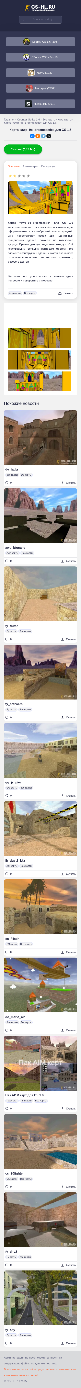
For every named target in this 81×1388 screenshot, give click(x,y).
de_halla (11, 469)
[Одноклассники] (37, 136)
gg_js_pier (13, 782)
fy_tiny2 (11, 1251)
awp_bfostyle (15, 547)
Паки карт (11, 1100)
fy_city (10, 1330)
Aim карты (26, 1100)
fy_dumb (11, 626)
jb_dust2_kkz (15, 860)
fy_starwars (14, 704)
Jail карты (11, 866)
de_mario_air (15, 1017)
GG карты (11, 787)
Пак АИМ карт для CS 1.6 (24, 1095)
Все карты (30, 293)
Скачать (68, 293)
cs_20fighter (14, 1173)
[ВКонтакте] (32, 136)
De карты (26, 474)
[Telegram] (43, 136)
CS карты (11, 944)
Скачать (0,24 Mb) (23, 149)
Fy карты (11, 631)
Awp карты (15, 293)
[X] (48, 136)
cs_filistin (12, 938)
